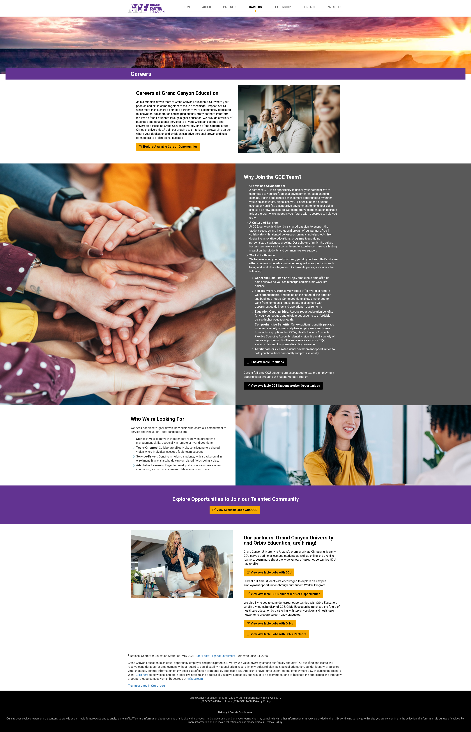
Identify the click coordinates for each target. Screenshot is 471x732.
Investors (334, 7)
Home (187, 7)
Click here (142, 675)
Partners (230, 7)
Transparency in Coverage (146, 685)
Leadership (282, 7)
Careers (255, 7)
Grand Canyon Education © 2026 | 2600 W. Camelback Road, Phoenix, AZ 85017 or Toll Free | (235, 699)
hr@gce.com (195, 678)
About (206, 7)
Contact (308, 7)
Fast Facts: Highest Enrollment (215, 656)
